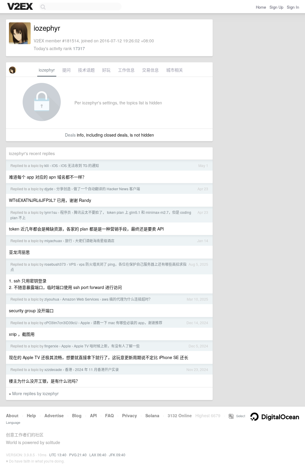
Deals (70, 135)
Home (261, 7)
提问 (66, 70)
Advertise (54, 415)
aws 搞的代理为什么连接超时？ (127, 299)
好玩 (106, 70)
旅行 (68, 240)
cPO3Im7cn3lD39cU (60, 322)
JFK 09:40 (117, 454)
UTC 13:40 (57, 454)
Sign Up (276, 7)
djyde (48, 188)
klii (46, 165)
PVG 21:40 (78, 454)
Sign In (293, 7)
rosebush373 (55, 264)
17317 (79, 48)
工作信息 (126, 70)
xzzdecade (53, 369)
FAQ (109, 415)
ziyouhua (51, 299)
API (93, 415)
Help (31, 415)
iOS (55, 165)
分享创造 (63, 188)
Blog (77, 415)
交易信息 (150, 70)
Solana (152, 415)
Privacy (129, 415)
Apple (85, 322)
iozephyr (47, 70)
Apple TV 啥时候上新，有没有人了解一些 (107, 345)
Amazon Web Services (80, 299)
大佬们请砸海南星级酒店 (94, 240)
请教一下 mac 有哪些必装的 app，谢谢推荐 (127, 322)
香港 (68, 369)
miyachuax (53, 240)
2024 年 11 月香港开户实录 (97, 369)
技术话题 (86, 70)
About (12, 415)
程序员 (65, 212)
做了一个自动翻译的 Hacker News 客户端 (107, 188)
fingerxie (51, 345)
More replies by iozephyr (35, 393)
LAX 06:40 (97, 454)
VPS (72, 264)
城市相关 (174, 70)
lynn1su (50, 212)
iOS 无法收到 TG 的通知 (80, 165)
